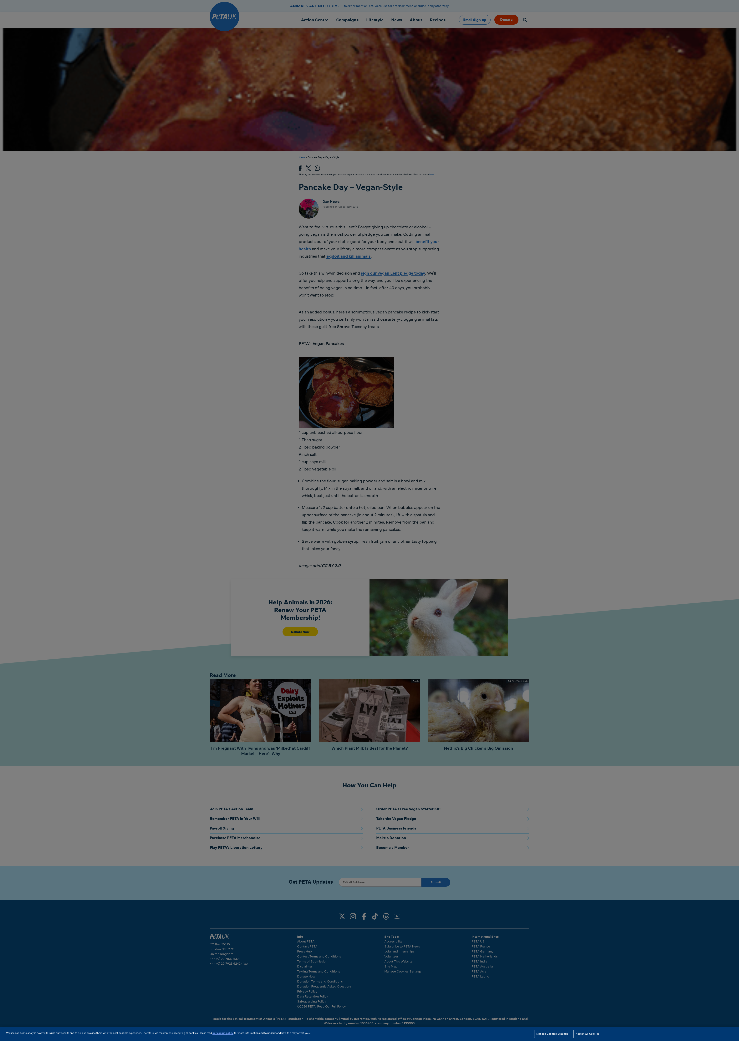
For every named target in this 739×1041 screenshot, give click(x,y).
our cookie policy (222, 1032)
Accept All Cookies (587, 1033)
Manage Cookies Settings (552, 1033)
